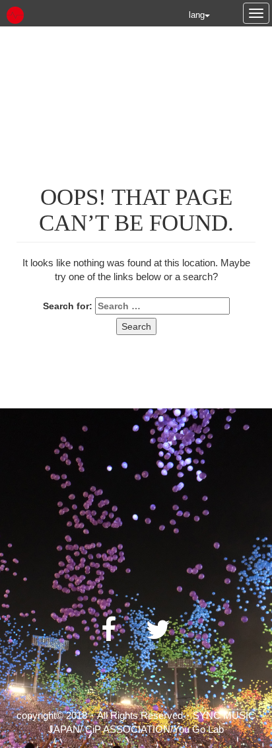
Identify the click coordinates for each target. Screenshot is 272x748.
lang (197, 15)
